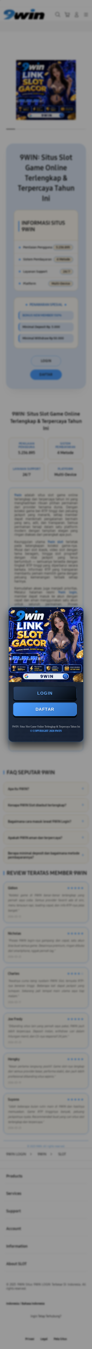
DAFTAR (45, 709)
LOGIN (45, 693)
